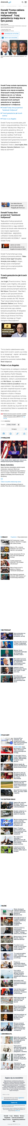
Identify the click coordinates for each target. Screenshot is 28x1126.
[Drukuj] (11, 433)
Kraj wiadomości (22, 537)
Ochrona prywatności (18, 1117)
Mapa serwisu (7, 1119)
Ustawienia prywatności (18, 1119)
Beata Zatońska (13, 26)
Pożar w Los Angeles (9, 119)
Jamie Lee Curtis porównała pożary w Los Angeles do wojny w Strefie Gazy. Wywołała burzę (18, 247)
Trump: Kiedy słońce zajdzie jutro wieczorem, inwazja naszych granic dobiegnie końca (14, 460)
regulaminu (21, 1097)
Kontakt (6, 1116)
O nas (11, 1116)
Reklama (16, 1116)
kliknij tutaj (17, 1110)
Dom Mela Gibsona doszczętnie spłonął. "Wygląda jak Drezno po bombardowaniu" (18, 206)
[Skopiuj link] (17, 433)
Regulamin (7, 1117)
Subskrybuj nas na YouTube (11, 33)
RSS (14, 1121)
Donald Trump (11, 424)
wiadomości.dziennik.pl (11, 6)
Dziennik (2, 6)
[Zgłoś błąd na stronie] (24, 433)
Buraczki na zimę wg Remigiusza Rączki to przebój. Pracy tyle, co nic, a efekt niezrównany (13, 485)
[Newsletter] (4, 433)
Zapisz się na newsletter (10, 37)
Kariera (22, 1116)
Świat (20, 6)
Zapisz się (14, 1102)
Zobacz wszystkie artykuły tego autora (11, 481)
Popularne (13, 537)
